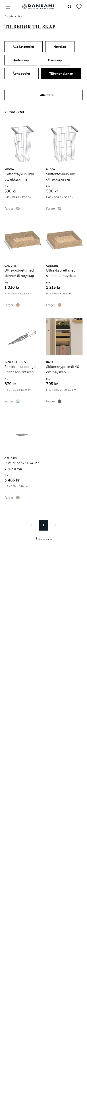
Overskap (55, 60)
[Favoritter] (79, 6)
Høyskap (60, 47)
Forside (9, 16)
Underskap (21, 60)
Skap (20, 16)
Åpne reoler (21, 74)
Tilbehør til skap (61, 74)
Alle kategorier (23, 47)
